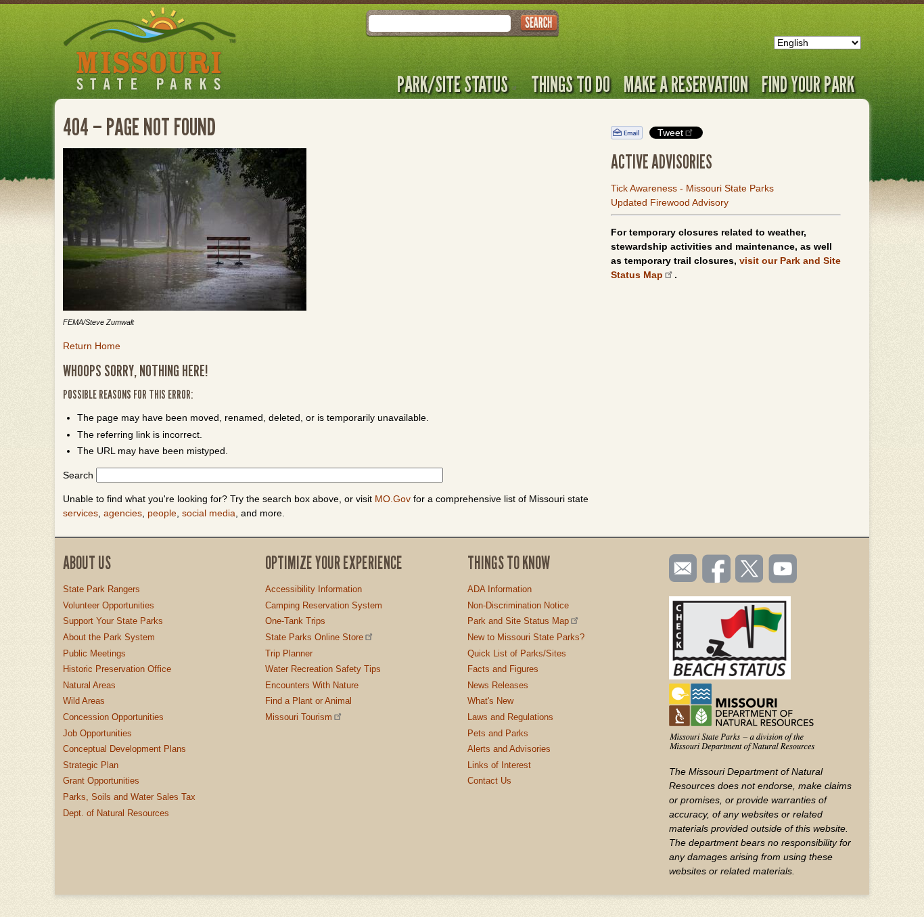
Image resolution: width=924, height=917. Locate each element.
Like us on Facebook (717, 569)
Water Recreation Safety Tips (323, 669)
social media (208, 513)
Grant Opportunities (101, 781)
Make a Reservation (686, 84)
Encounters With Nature (312, 685)
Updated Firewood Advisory (670, 202)
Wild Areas (84, 701)
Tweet (670, 132)
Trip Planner (289, 653)
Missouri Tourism (298, 717)
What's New (490, 701)
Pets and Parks (497, 733)
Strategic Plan (90, 765)
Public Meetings (94, 653)
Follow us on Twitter (748, 569)
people (162, 513)
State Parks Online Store (314, 637)
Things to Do (570, 84)
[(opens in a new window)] (327, 231)
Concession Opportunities (113, 717)
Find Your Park (808, 84)
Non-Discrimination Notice (518, 605)
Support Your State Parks (113, 621)
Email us (680, 568)
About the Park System (109, 637)
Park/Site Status (452, 84)
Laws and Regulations (510, 717)
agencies (122, 513)
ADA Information (499, 589)
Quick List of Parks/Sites (516, 653)
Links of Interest (499, 765)
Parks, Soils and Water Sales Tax (129, 797)
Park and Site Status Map (518, 621)
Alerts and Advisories (509, 749)
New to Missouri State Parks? (525, 637)
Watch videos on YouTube (783, 569)
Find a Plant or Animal (308, 701)
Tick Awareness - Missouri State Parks (692, 188)
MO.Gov (393, 498)
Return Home (91, 345)
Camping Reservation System (323, 605)
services (80, 513)
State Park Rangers (101, 589)
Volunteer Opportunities (108, 605)
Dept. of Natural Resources (116, 813)
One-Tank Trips (295, 621)
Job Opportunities (97, 733)
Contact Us (489, 781)
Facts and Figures (502, 669)
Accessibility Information (313, 589)
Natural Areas (89, 685)
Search (78, 475)
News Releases (497, 685)
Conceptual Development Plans (124, 749)
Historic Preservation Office (117, 669)
